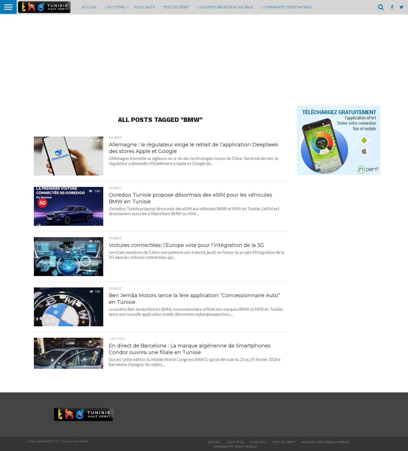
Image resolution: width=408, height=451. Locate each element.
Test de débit (176, 7)
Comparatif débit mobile (286, 7)
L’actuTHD (115, 7)
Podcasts (144, 7)
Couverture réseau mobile (225, 7)
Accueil (89, 7)
